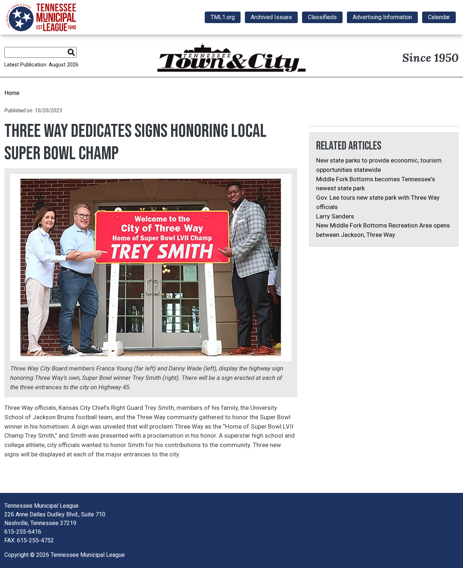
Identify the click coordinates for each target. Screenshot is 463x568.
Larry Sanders (335, 216)
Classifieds (322, 17)
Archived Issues (271, 17)
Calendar (439, 17)
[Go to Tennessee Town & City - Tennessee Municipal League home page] (41, 17)
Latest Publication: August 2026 (41, 65)
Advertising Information (382, 17)
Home (12, 93)
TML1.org (223, 17)
